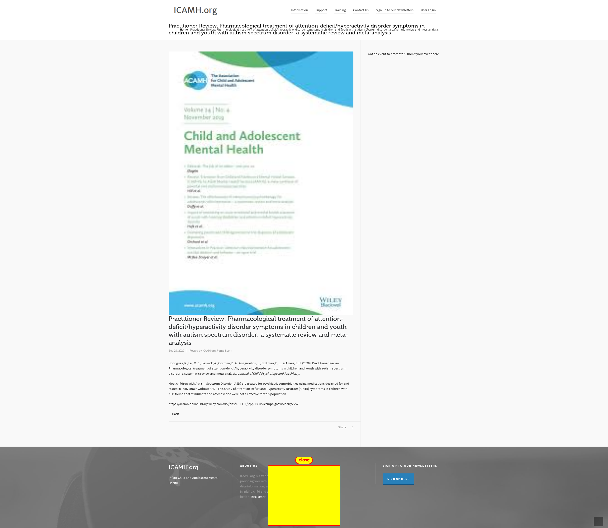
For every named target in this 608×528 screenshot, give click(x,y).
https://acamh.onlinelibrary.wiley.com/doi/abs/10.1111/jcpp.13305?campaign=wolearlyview (233, 404)
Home (184, 30)
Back (175, 414)
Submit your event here (422, 54)
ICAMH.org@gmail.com (217, 351)
